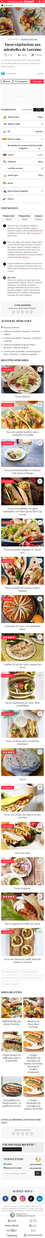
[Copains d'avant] (12, 1230)
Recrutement (36, 1206)
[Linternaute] (12, 1226)
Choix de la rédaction (32, 978)
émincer (36, 233)
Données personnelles (9, 1208)
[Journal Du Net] (33, 1220)
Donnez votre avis (29, 39)
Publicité (28, 1206)
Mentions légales (8, 1210)
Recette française (11, 978)
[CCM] (12, 1221)
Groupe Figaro (20, 1210)
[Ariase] (12, 1235)
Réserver (26, 257)
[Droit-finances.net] (33, 1225)
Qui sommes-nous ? (10, 1206)
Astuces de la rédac (13, 1168)
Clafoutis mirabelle (12, 331)
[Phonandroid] (33, 1235)
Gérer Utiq (39, 1208)
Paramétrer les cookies (26, 1208)
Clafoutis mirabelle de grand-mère (19, 344)
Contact (21, 1206)
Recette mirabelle (11, 327)
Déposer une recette (12, 1149)
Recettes (9, 5)
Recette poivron (10, 971)
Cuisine (8, 1164)
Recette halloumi (10, 984)
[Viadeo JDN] (33, 1230)
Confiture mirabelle (12, 338)
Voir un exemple (35, 1164)
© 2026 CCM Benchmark (34, 1210)
